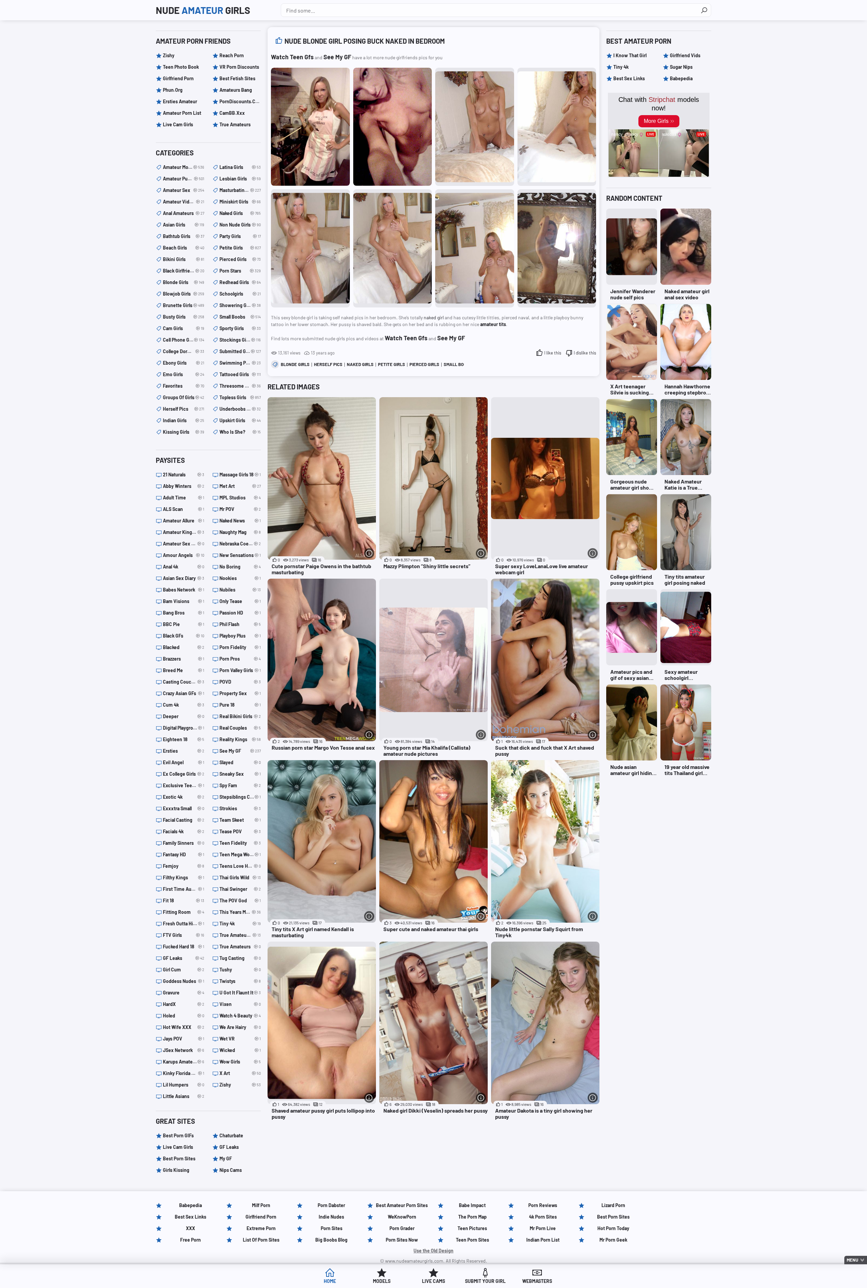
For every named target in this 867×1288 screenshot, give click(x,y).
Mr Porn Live (543, 1228)
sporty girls (240, 328)
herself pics (328, 364)
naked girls (360, 364)
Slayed (240, 762)
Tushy (240, 969)
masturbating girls (240, 190)
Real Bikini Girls (240, 716)
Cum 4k (183, 705)
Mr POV (240, 509)
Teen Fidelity (240, 843)
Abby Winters (183, 486)
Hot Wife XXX (183, 1027)
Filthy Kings (183, 877)
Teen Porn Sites (472, 1240)
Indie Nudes (331, 1217)
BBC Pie (183, 624)
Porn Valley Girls (240, 670)
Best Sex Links (629, 78)
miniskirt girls (240, 202)
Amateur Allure (183, 520)
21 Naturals (183, 474)
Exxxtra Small (183, 808)
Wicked (240, 1050)
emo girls (183, 374)
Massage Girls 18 (240, 474)
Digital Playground (183, 728)
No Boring (240, 567)
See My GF (240, 751)
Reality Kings (240, 739)
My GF (225, 1158)
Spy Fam (240, 785)
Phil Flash (240, 624)
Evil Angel (183, 762)
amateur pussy (183, 178)
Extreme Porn (261, 1228)
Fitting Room (183, 912)
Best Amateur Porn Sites (402, 1205)
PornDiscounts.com (240, 101)
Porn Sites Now (402, 1240)
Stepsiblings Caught (240, 797)
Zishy (168, 55)
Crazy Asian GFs (183, 693)
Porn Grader (402, 1228)
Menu (852, 1260)
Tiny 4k (240, 923)
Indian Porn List (542, 1240)
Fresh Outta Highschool (183, 923)
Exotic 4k (183, 797)
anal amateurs (183, 213)
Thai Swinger (240, 889)
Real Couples (240, 728)
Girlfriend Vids (685, 55)
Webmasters (537, 1281)
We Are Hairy (240, 1027)
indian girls (183, 420)
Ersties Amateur (180, 101)
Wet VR (240, 1039)
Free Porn (190, 1240)
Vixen (240, 1004)
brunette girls (183, 305)
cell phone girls (183, 340)
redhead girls (240, 282)
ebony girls (183, 363)
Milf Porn (261, 1205)
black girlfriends (183, 271)
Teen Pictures (472, 1228)
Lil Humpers (183, 1085)
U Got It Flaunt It (240, 992)
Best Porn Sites (179, 1158)
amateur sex (183, 190)
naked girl (434, 317)
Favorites (183, 386)
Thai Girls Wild (240, 877)
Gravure (183, 992)
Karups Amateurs (183, 1062)
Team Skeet (240, 820)
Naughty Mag (240, 532)
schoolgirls (240, 294)
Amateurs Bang (235, 90)
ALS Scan (183, 509)
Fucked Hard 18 (183, 946)
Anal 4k (183, 567)
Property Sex (240, 693)
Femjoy (183, 866)
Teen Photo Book (181, 67)
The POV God (240, 900)
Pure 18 (240, 705)
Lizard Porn (613, 1205)
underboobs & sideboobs (240, 409)
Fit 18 (183, 900)
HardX (183, 1004)
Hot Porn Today (613, 1228)
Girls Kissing (176, 1170)
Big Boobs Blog (331, 1240)
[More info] (369, 553)
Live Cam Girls (178, 124)
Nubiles (240, 590)
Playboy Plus (240, 636)
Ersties (183, 751)
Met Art (240, 486)
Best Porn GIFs (178, 1135)
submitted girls (240, 351)
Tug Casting (240, 958)
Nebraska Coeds (240, 543)
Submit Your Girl (485, 1281)
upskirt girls (240, 420)
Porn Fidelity (240, 647)
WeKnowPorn (402, 1217)
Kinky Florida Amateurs (183, 1073)
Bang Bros (183, 613)
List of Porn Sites (261, 1240)
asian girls (183, 225)
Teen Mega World (240, 854)
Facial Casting (183, 820)
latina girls (240, 167)
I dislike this (585, 353)
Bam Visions (183, 601)
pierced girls (424, 364)
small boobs (458, 364)
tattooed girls (240, 374)
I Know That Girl (630, 55)
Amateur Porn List (182, 113)
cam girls (183, 328)
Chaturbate (231, 1135)
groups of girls (183, 397)
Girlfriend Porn (178, 78)
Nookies (240, 578)
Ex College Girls (183, 774)
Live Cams (433, 1281)
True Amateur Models (240, 935)
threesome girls (240, 386)
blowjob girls (183, 294)
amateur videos (183, 202)
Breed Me (183, 670)
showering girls (240, 305)
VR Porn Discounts (239, 67)
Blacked (183, 647)
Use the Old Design (433, 1250)
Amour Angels (183, 555)
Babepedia (681, 78)
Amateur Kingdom (183, 532)
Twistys (240, 981)
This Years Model (240, 912)
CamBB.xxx (232, 113)
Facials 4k (183, 831)
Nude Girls (203, 10)
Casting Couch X (183, 682)
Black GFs (183, 636)
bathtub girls (183, 236)
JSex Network (183, 1050)
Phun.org (173, 90)
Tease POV (240, 831)
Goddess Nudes (183, 981)
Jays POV (183, 1039)
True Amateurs (235, 124)
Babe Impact (472, 1205)
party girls (240, 236)
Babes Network (183, 590)
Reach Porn (231, 55)
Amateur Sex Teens (183, 543)
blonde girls (295, 364)
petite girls (391, 364)
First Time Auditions (183, 889)
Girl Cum (183, 969)
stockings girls (240, 340)
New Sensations (240, 555)
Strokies (240, 808)
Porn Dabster (331, 1205)
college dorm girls (183, 351)
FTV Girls (183, 935)
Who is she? (240, 432)
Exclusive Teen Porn (183, 785)
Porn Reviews (542, 1205)
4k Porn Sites (543, 1217)
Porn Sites (331, 1228)
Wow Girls (240, 1062)
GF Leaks (183, 958)
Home (330, 1281)
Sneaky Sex (240, 774)
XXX (190, 1228)
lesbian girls (240, 178)
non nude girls (240, 225)
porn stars (240, 271)
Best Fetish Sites (237, 78)
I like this (552, 353)
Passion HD (240, 613)
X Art (240, 1073)
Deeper (183, 716)
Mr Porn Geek (613, 1240)
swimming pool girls (240, 363)
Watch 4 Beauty (240, 1015)
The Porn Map (472, 1217)
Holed (183, 1015)
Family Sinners (183, 843)
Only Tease (240, 601)
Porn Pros (240, 659)
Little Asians (183, 1096)
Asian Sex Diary (183, 578)
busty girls (183, 317)
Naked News (240, 520)
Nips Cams (230, 1170)
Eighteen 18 (183, 739)
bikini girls (183, 259)
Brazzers (183, 659)
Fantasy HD (183, 854)
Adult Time (183, 497)
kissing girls (183, 432)
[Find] (704, 10)
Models (381, 1281)
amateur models (183, 167)
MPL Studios (240, 497)
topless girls (240, 397)
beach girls (183, 248)
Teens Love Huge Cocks (240, 866)
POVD (240, 682)
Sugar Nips (681, 67)
